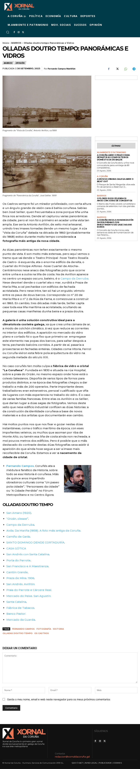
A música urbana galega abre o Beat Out (115, 180)
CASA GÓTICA (16, 548)
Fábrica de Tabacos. (20, 608)
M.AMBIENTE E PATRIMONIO (111, 152)
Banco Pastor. (16, 613)
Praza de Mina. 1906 (20, 578)
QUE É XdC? (77, 763)
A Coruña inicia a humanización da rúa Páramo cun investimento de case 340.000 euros (115, 223)
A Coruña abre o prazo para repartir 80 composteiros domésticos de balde (113, 157)
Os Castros (41, 633)
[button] (7, 32)
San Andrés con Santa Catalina (27, 554)
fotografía (43, 629)
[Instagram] (18, 32)
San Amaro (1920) (18, 513)
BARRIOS (16, 43)
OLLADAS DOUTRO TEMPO (28, 504)
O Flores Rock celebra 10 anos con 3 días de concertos (114, 199)
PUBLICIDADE (105, 763)
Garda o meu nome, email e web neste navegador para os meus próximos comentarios (58, 699)
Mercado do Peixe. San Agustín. (28, 596)
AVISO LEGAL (91, 763)
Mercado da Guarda (20, 619)
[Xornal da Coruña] (19, 7)
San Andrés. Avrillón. (20, 584)
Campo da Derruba (20, 524)
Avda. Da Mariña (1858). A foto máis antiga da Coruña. (43, 530)
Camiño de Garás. (18, 536)
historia (58, 629)
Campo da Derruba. (75, 278)
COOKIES (117, 763)
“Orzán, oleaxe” (17, 518)
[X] (23, 32)
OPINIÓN (20, 63)
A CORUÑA (102, 176)
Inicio (6, 43)
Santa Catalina (16, 602)
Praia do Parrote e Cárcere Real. (29, 590)
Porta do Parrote (18, 560)
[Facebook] (14, 32)
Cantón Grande (17, 572)
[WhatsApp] (125, 69)
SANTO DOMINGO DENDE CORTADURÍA (35, 542)
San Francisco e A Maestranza (27, 566)
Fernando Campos (23, 629)
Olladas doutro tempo (17, 633)
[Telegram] (133, 69)
